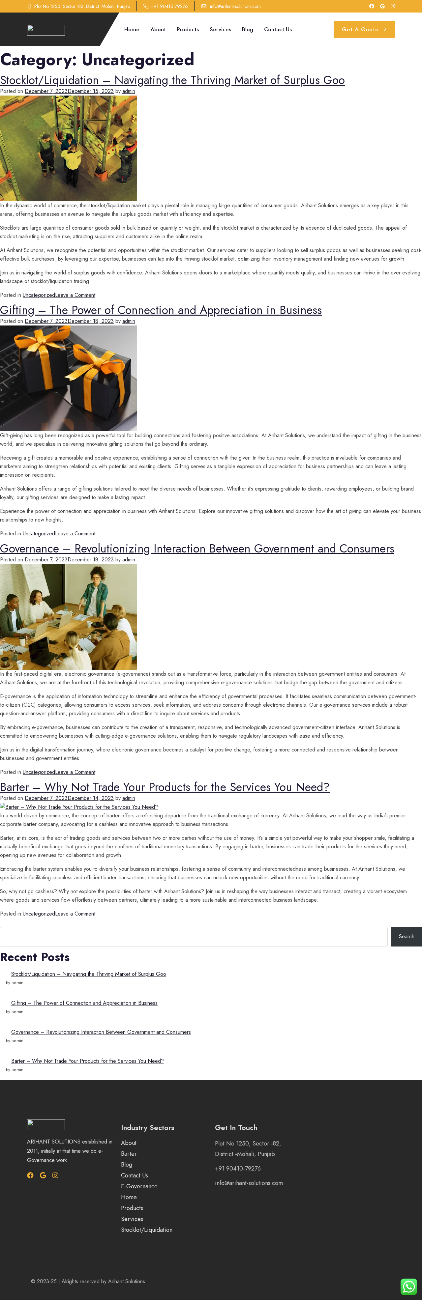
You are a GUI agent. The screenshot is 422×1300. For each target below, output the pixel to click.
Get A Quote (361, 29)
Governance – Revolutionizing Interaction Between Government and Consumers (197, 548)
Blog (247, 29)
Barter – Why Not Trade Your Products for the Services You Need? (165, 787)
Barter (129, 1153)
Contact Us (278, 29)
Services (220, 29)
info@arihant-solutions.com (235, 6)
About (158, 29)
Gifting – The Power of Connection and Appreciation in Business (161, 310)
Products (188, 29)
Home (131, 29)
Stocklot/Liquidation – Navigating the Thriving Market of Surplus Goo (172, 80)
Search (7, 922)
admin (128, 91)
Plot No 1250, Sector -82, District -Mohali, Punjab (82, 6)
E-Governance (139, 1186)
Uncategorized (39, 295)
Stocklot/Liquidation (146, 1230)
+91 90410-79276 (169, 6)
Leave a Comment (75, 295)
